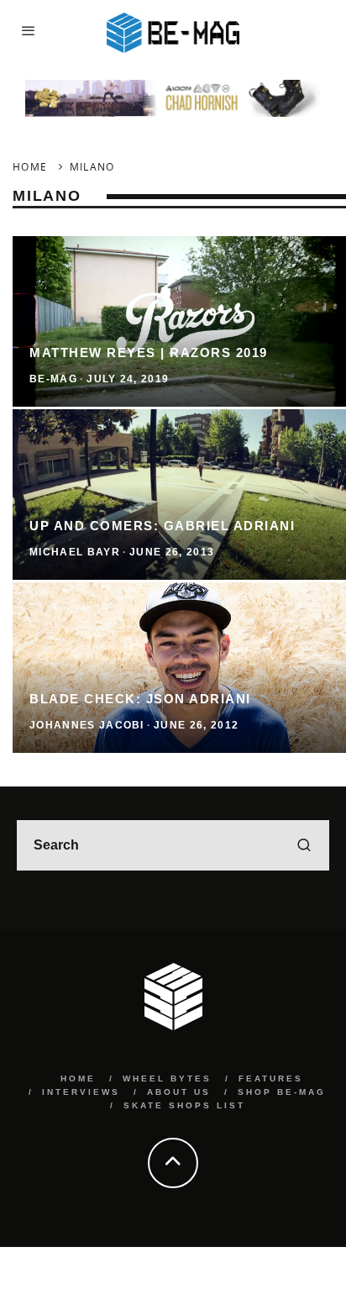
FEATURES (271, 1078)
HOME (78, 1078)
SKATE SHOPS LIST (184, 1105)
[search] (304, 845)
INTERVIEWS (81, 1092)
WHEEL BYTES (167, 1078)
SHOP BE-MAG (282, 1092)
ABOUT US (179, 1092)
